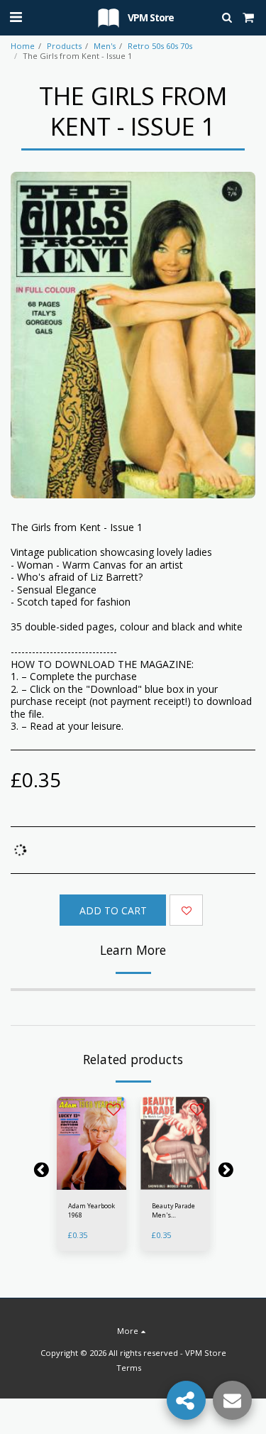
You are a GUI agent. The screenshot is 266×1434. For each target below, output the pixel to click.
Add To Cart (94, 1182)
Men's (105, 45)
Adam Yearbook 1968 (91, 1210)
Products (64, 45)
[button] (16, 16)
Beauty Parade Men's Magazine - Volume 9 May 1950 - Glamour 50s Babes (175, 1210)
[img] (91, 1143)
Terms (128, 1367)
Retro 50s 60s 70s (160, 45)
